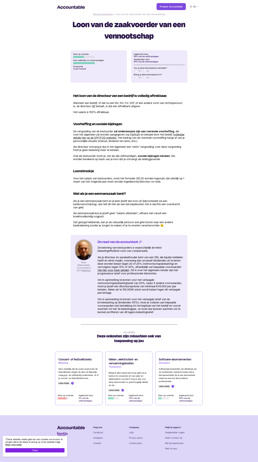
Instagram (98, 437)
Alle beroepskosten (103, 14)
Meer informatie (13, 444)
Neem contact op (173, 437)
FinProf (134, 134)
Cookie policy (135, 443)
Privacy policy (136, 437)
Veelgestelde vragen (175, 432)
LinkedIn (97, 443)
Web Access (171, 448)
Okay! (35, 450)
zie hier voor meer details (113, 270)
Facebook (98, 432)
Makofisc (86, 270)
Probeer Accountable (171, 6)
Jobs (131, 432)
